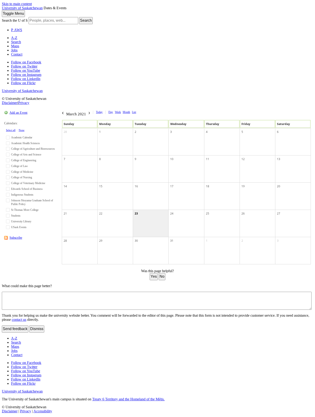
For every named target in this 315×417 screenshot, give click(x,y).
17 (171, 186)
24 (171, 213)
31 (171, 241)
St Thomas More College (25, 209)
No (162, 276)
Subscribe (15, 237)
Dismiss (36, 329)
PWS (16, 30)
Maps (15, 46)
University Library (21, 221)
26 (243, 213)
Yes (154, 276)
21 (65, 213)
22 (100, 213)
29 (100, 241)
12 (243, 159)
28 (65, 132)
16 (136, 186)
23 (136, 213)
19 (243, 186)
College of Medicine (22, 171)
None (21, 130)
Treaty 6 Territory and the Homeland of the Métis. (128, 399)
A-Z (14, 38)
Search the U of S (15, 20)
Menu (13, 13)
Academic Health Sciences (25, 143)
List (134, 112)
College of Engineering (23, 160)
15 (100, 186)
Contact (16, 54)
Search (86, 20)
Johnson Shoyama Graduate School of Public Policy (32, 202)
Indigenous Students (22, 194)
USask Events (19, 227)
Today (99, 112)
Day (110, 112)
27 (278, 213)
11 (207, 159)
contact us (19, 320)
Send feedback (15, 329)
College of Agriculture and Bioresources (33, 148)
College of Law (19, 166)
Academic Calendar (21, 137)
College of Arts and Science (26, 154)
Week (118, 112)
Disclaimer (10, 103)
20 (278, 186)
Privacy (23, 103)
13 (278, 159)
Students (16, 215)
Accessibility (42, 411)
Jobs (14, 50)
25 (207, 213)
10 (171, 159)
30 (136, 241)
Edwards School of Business (27, 189)
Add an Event (18, 112)
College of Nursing (21, 177)
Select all (10, 130)
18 (207, 186)
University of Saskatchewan (22, 8)
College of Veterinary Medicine (28, 183)
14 (65, 186)
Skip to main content (17, 4)
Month (126, 112)
